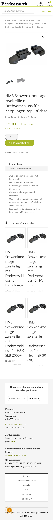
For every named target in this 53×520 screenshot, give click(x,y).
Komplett (9, 23)
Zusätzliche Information (20, 168)
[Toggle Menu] (33, 4)
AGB (13, 441)
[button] (43, 37)
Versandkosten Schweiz (15, 455)
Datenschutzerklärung (26, 480)
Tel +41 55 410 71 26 (14, 427)
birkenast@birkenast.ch (15, 424)
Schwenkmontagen (30, 20)
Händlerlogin (26, 499)
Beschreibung (15, 164)
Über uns (26, 476)
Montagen (16, 20)
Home (7, 20)
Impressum (26, 494)
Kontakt (26, 485)
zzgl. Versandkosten (12, 128)
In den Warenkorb (18, 142)
